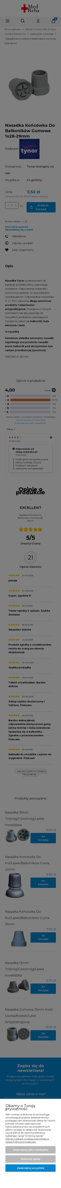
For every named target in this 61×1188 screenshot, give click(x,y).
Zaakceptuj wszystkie (30, 1168)
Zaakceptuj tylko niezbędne (30, 1149)
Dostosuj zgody (30, 1158)
